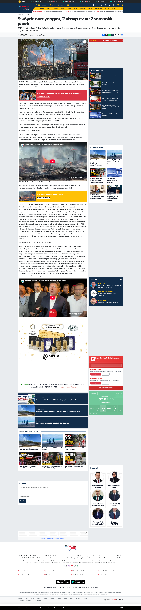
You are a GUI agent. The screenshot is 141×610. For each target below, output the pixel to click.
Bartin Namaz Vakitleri (79, 571)
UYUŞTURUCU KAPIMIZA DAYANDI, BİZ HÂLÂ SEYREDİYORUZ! (110, 286)
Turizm (107, 8)
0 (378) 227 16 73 (96, 383)
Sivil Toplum (98, 8)
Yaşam (69, 8)
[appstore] (63, 581)
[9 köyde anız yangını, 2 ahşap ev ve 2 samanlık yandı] (53, 59)
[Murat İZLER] (93, 301)
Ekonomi (82, 8)
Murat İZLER (102, 300)
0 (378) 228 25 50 (96, 374)
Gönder (22, 501)
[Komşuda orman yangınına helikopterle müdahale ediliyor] (30, 440)
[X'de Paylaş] (106, 35)
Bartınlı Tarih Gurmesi (105, 291)
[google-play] (78, 581)
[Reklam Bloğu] (53, 341)
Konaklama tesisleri (25, 600)
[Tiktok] (75, 566)
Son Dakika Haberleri (78, 575)
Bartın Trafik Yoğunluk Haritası (108, 571)
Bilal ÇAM (101, 283)
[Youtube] (72, 566)
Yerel (113, 8)
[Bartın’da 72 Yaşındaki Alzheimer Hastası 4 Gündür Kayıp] (52, 458)
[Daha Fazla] (112, 35)
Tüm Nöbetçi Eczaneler (107, 387)
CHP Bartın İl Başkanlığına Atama (108, 302)
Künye (71, 5)
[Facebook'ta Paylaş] (103, 35)
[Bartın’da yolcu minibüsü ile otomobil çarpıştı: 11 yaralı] (30, 458)
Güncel (49, 8)
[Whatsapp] (78, 566)
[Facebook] (63, 566)
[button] (119, 40)
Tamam (121, 607)
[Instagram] (69, 566)
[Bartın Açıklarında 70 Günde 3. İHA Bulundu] (52, 440)
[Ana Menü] (121, 5)
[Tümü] (121, 279)
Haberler (20, 14)
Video (53, 5)
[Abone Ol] (122, 35)
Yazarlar (62, 5)
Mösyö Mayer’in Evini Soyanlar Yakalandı (107, 294)
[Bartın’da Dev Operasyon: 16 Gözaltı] (75, 458)
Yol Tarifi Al (106, 374)
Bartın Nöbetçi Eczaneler (26, 571)
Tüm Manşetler (50, 575)
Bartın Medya (37, 600)
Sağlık (90, 8)
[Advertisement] (53, 371)
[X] (66, 566)
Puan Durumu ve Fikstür (26, 575)
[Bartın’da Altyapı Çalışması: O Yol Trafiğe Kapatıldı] (75, 440)
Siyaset (56, 8)
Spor (62, 8)
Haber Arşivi (103, 575)
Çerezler (73, 608)
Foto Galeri (43, 5)
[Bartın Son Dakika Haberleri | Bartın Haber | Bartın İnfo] (24, 8)
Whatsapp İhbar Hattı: (43, 387)
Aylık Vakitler (95, 413)
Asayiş (42, 8)
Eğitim (75, 8)
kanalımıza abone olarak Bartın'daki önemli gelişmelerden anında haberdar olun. (56, 384)
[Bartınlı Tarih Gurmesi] (93, 293)
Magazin (78, 598)
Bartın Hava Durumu (52, 571)
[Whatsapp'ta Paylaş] (109, 35)
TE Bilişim (113, 599)
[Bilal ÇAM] (93, 285)
